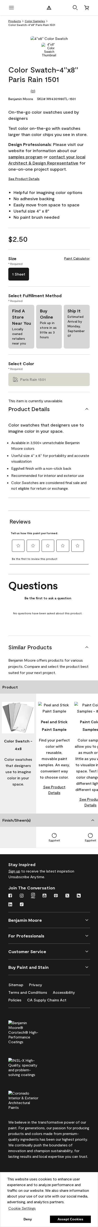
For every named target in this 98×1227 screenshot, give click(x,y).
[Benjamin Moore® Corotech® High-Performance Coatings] (31, 1031)
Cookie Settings (22, 1208)
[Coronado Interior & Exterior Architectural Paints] (31, 1099)
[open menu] (11, 7)
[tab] (49, 50)
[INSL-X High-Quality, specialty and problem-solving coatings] (31, 1066)
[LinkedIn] (10, 904)
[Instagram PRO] (33, 896)
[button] (75, 7)
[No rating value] (19, 91)
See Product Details (23, 179)
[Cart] (86, 7)
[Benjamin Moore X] (67, 896)
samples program (25, 156)
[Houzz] (79, 896)
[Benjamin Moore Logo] (49, 7)
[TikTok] (22, 904)
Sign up (14, 871)
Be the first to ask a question (47, 598)
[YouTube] (44, 896)
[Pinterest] (56, 896)
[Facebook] (10, 896)
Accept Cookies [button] (70, 1219)
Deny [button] (28, 1219)
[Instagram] (22, 896)
